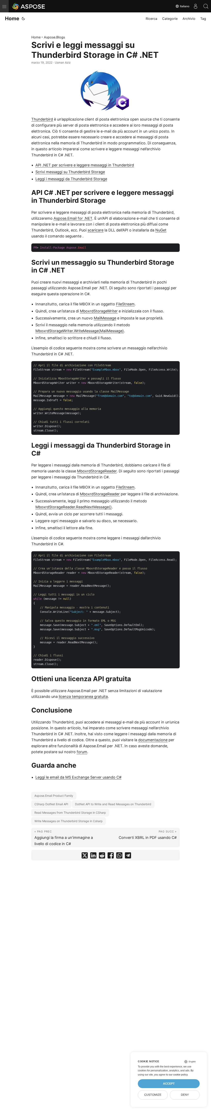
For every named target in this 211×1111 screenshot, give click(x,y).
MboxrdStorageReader (97, 471)
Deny (185, 1094)
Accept (169, 1083)
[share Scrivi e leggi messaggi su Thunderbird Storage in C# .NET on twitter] (85, 856)
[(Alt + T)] (23, 18)
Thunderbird (42, 119)
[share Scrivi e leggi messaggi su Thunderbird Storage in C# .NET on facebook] (111, 856)
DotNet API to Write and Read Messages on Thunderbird (113, 804)
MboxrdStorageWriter (99, 311)
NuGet (160, 230)
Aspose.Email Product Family (53, 795)
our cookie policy (178, 1074)
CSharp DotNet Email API (51, 804)
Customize (152, 1094)
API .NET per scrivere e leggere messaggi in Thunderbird (84, 165)
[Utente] (195, 6)
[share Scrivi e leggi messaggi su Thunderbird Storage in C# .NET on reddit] (102, 856)
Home (12, 18)
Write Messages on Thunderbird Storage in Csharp (68, 821)
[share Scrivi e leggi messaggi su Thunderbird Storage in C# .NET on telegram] (128, 856)
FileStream (125, 304)
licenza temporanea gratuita (83, 696)
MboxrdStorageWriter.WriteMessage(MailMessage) (79, 331)
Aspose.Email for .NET (73, 218)
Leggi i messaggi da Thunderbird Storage (71, 179)
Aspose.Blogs (54, 37)
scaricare (95, 230)
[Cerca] (206, 6)
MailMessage (105, 318)
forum (82, 752)
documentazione (153, 740)
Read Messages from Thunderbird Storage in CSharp (70, 812)
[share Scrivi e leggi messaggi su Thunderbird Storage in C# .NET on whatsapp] (119, 856)
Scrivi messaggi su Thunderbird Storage (70, 172)
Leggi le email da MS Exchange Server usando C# (78, 777)
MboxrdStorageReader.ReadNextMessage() (73, 507)
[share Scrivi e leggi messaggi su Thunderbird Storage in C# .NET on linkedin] (93, 856)
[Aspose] (29, 6)
